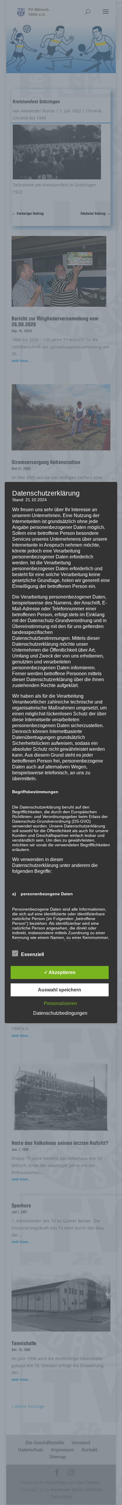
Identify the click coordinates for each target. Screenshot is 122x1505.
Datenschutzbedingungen (60, 1012)
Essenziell (32, 954)
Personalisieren (60, 1003)
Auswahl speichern (59, 989)
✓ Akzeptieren (60, 972)
